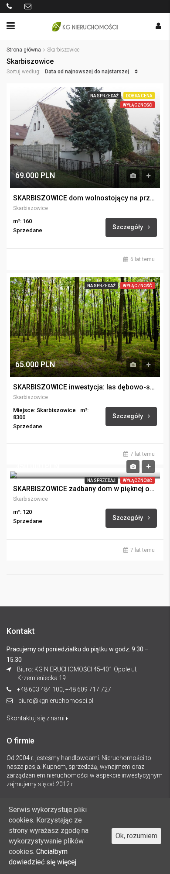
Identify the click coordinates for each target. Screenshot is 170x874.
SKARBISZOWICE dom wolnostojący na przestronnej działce (85, 198)
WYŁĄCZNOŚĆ (137, 105)
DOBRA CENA (139, 95)
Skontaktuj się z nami (36, 718)
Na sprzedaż (104, 95)
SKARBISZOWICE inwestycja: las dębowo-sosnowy (85, 387)
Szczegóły (128, 227)
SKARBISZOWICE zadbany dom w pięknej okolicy (85, 489)
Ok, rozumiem (136, 836)
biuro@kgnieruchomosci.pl (55, 700)
